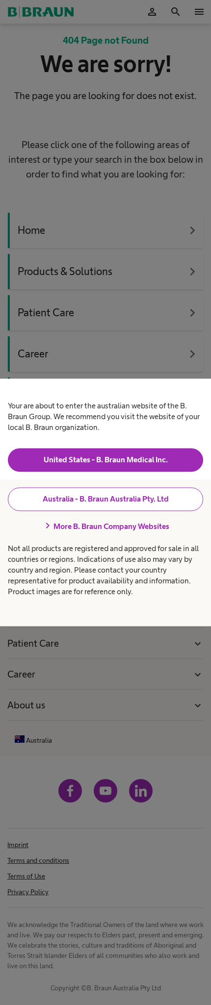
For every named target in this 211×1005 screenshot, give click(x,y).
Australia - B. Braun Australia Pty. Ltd (106, 499)
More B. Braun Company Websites (105, 526)
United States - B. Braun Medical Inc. (106, 459)
